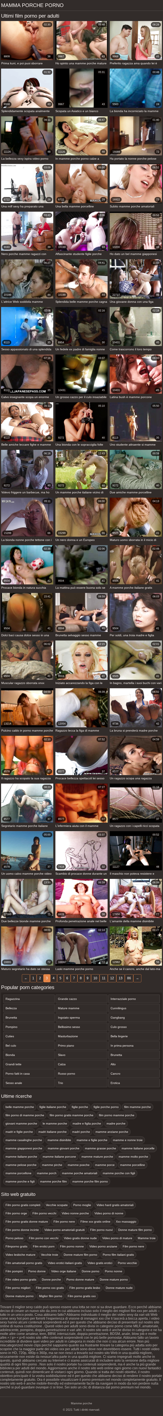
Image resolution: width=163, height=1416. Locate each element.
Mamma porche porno (32, 5)
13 (120, 978)
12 (112, 978)
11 (103, 978)
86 (129, 978)
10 (95, 978)
